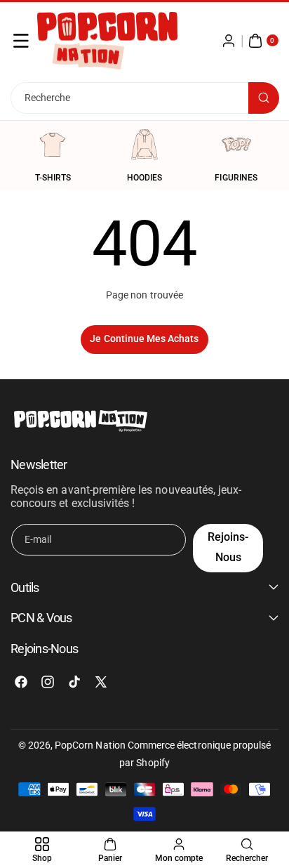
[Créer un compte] (228, 40)
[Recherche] (263, 98)
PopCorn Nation (90, 745)
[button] (21, 40)
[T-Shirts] (52, 144)
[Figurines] (236, 144)
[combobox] (144, 98)
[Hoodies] (144, 144)
